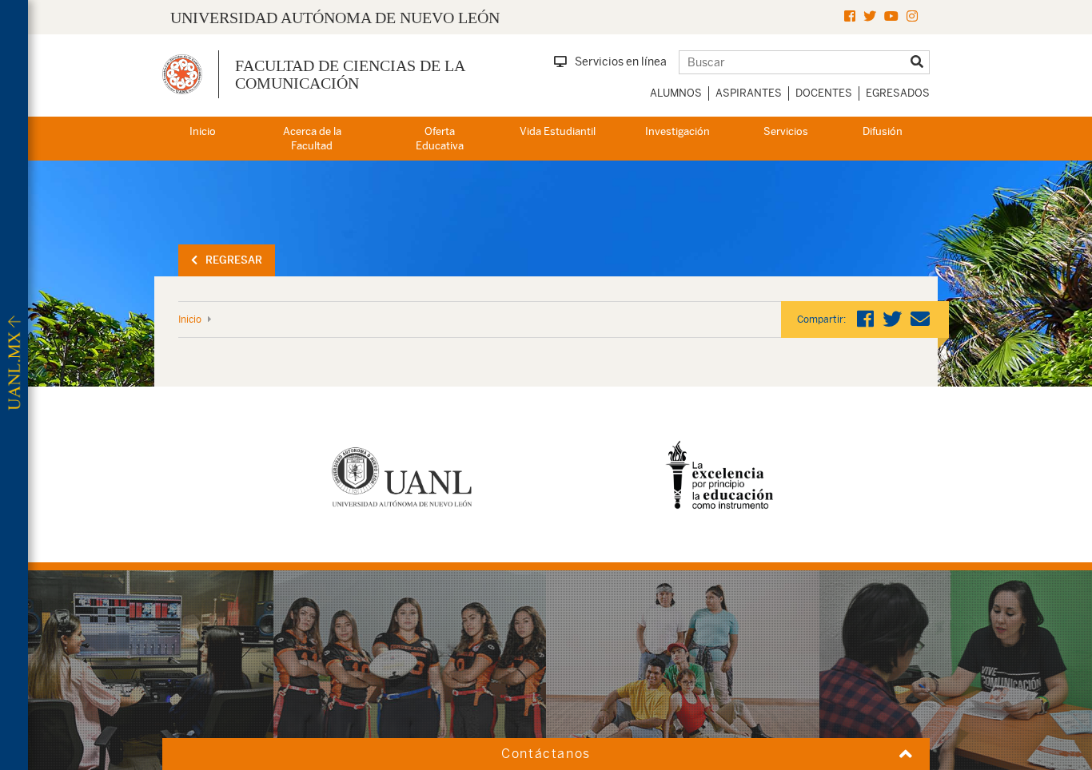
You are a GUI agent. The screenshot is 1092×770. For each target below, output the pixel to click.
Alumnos (676, 93)
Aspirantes (748, 93)
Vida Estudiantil (558, 131)
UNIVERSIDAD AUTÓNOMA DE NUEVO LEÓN (335, 17)
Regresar (233, 260)
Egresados (898, 93)
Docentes (823, 93)
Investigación (677, 131)
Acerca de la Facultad (312, 139)
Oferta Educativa (440, 139)
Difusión (883, 131)
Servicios (785, 131)
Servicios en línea (621, 61)
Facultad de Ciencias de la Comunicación (349, 74)
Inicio (202, 131)
